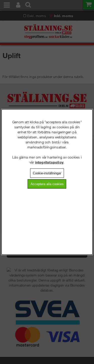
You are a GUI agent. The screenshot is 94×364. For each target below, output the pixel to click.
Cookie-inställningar (47, 173)
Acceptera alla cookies (47, 184)
